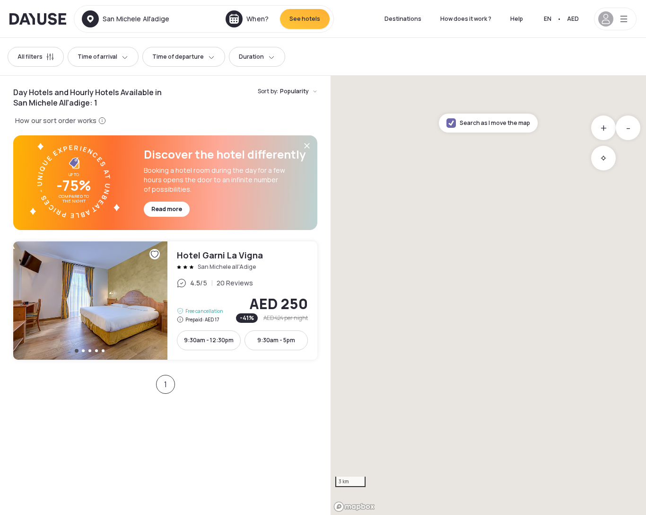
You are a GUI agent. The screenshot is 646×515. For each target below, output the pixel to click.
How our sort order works (55, 120)
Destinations (402, 19)
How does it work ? (465, 19)
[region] (488, 295)
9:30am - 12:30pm (209, 340)
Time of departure (178, 57)
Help (516, 19)
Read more (166, 209)
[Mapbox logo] (354, 506)
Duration (251, 57)
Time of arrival (97, 57)
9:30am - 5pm (276, 340)
